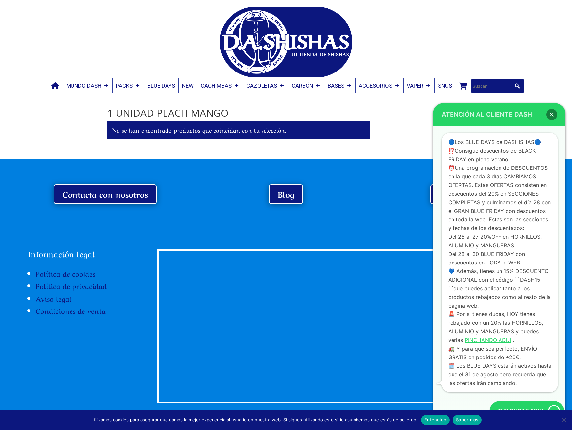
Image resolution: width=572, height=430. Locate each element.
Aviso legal (54, 298)
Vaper (415, 85)
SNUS (445, 85)
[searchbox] (497, 86)
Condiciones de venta (71, 310)
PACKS (124, 85)
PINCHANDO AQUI (488, 340)
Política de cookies (65, 273)
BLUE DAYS (161, 85)
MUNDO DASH (83, 85)
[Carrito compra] (463, 85)
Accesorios (375, 85)
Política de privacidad (71, 285)
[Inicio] (55, 85)
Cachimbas (216, 85)
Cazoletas (261, 85)
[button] (517, 86)
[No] (563, 420)
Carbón (302, 85)
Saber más (467, 419)
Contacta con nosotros (105, 194)
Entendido (435, 419)
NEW (188, 85)
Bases (336, 85)
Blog (286, 194)
